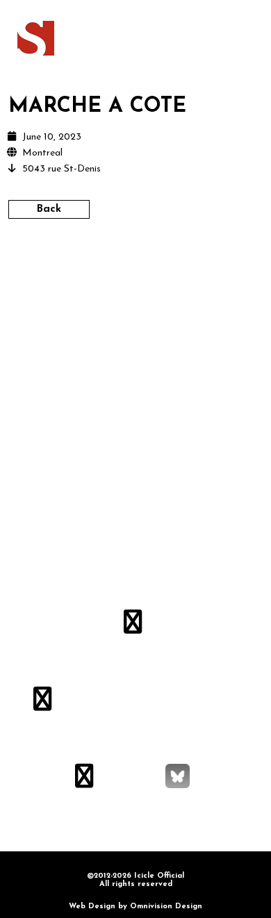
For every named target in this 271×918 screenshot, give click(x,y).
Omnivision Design (166, 906)
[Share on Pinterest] (172, 265)
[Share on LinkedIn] (148, 265)
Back (49, 209)
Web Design (92, 906)
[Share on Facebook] (99, 265)
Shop (182, 36)
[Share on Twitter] (123, 265)
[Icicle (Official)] (35, 38)
